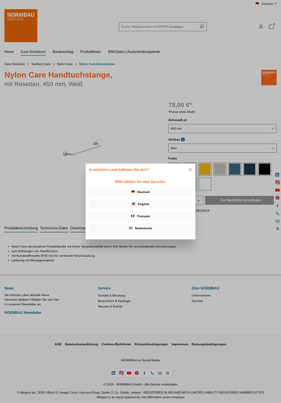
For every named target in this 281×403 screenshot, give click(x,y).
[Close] (190, 169)
